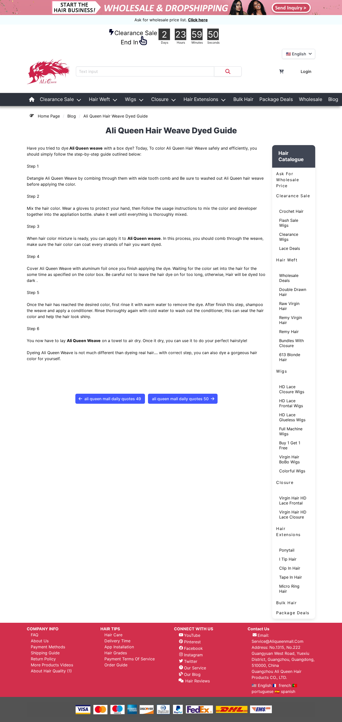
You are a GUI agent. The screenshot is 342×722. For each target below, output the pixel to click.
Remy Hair (289, 331)
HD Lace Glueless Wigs (292, 417)
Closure (159, 99)
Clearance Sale (57, 99)
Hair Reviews (197, 680)
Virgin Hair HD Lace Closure (292, 514)
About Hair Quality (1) (51, 670)
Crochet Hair (291, 211)
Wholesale (310, 99)
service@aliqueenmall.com (277, 641)
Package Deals (276, 99)
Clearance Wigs (288, 237)
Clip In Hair (289, 568)
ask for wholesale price (287, 179)
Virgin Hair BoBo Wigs (289, 459)
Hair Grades (115, 652)
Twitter (190, 661)
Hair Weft (99, 99)
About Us (40, 640)
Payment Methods (48, 646)
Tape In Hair (290, 577)
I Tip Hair (287, 559)
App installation (119, 646)
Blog (333, 99)
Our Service (195, 667)
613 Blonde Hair (289, 357)
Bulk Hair (243, 99)
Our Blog (192, 674)
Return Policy (43, 658)
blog (71, 116)
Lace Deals (289, 248)
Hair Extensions (201, 99)
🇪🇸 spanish (285, 691)
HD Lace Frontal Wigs (291, 403)
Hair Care (113, 634)
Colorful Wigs (292, 470)
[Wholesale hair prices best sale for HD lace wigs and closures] (171, 7)
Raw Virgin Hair (289, 306)
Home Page (49, 116)
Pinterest (192, 641)
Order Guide (115, 664)
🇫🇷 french (282, 685)
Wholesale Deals (288, 278)
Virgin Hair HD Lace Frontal (292, 500)
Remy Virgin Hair (290, 320)
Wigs (130, 99)
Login (306, 71)
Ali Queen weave (85, 148)
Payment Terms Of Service (129, 658)
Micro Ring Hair (289, 589)
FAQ (34, 634)
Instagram (193, 654)
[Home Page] (32, 99)
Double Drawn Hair (292, 292)
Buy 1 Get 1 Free (289, 445)
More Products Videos (52, 664)
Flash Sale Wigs (288, 223)
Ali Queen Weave (84, 340)
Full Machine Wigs (290, 431)
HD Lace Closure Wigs (291, 389)
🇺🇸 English (262, 685)
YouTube (192, 635)
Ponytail (286, 550)
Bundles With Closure (291, 343)
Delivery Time (117, 640)
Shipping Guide (45, 652)
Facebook (193, 648)
